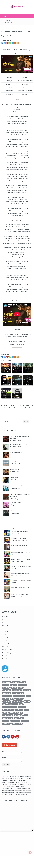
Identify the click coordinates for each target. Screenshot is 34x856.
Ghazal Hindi (5, 635)
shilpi (26, 715)
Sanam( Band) (6, 659)
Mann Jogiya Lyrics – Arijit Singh (20, 587)
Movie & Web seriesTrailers (9, 644)
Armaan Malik (22, 685)
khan (4, 704)
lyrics (21, 704)
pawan (26, 709)
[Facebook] (2, 43)
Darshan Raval (6, 690)
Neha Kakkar (22, 707)
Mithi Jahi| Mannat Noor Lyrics (20, 545)
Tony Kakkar (25, 720)
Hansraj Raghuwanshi (19, 696)
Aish (24, 682)
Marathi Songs (6, 641)
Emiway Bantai (6, 693)
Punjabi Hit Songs (7, 653)
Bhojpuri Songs (6, 623)
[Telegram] (12, 43)
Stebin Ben (5, 720)
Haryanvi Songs (6, 638)
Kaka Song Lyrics (17, 701)
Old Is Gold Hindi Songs (8, 650)
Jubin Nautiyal (6, 701)
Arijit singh (13, 685)
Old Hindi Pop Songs (7, 647)
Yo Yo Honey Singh (17, 723)
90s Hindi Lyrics (6, 617)
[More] (18, 43)
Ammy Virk (5, 685)
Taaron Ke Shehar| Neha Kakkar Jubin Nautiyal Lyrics (9, 408)
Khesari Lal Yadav (13, 704)
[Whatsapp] (10, 43)
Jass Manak (19, 698)
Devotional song (17, 690)
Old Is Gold (19, 709)
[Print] (15, 43)
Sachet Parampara (7, 715)
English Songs (6, 629)
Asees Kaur (6, 687)
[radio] (13, 348)
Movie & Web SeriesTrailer (9, 707)
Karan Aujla (27, 701)
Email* (4, 757)
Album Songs (5, 619)
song (22, 718)
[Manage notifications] (30, 852)
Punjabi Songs (9, 20)
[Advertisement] (17, 821)
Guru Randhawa (7, 696)
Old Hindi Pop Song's (8, 709)
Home (4, 20)
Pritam (4, 712)
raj (21, 712)
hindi (28, 696)
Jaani (12, 698)
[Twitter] (5, 43)
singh (16, 718)
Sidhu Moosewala (7, 718)
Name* (4, 751)
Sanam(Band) (18, 715)
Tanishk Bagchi (15, 720)
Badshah (14, 687)
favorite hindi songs (18, 693)
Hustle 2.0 (5, 698)
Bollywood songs (6, 626)
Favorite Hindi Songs (7, 632)
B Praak (20, 687)
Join (5, 670)
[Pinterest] (7, 43)
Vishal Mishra (6, 723)
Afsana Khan (16, 682)
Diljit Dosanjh (27, 690)
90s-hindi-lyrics (6, 682)
